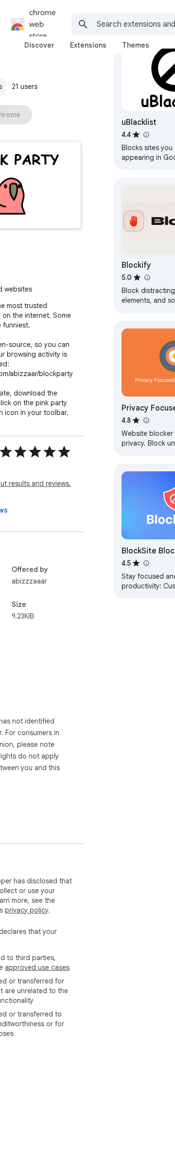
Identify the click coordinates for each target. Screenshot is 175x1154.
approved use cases (37, 967)
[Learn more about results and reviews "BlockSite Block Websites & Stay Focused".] (146, 563)
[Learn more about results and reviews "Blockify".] (146, 277)
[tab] (39, 45)
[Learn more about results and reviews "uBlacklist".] (146, 134)
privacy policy (26, 910)
